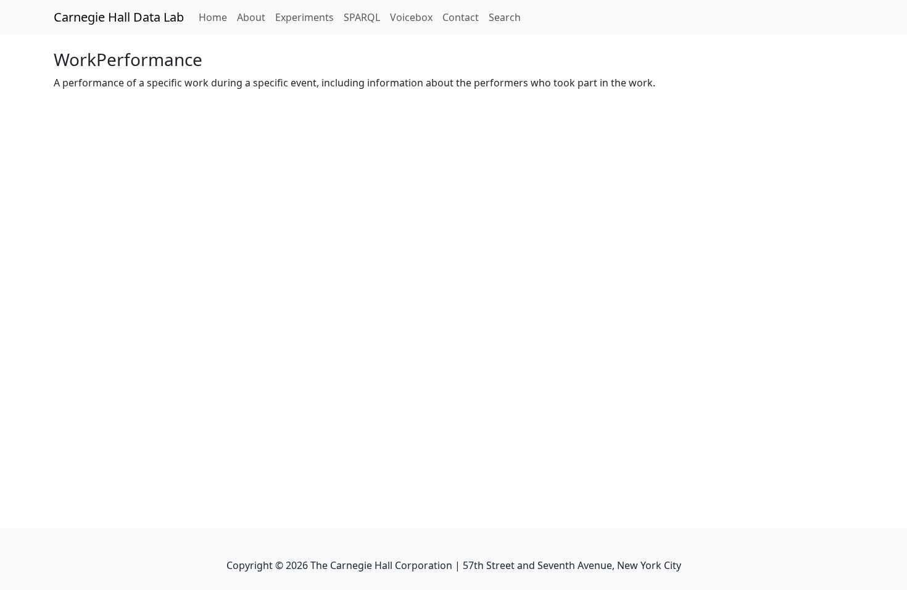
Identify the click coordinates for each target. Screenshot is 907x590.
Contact (460, 17)
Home (215, 17)
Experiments (304, 17)
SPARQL (362, 17)
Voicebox (411, 17)
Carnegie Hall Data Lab (119, 17)
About (251, 17)
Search (505, 17)
